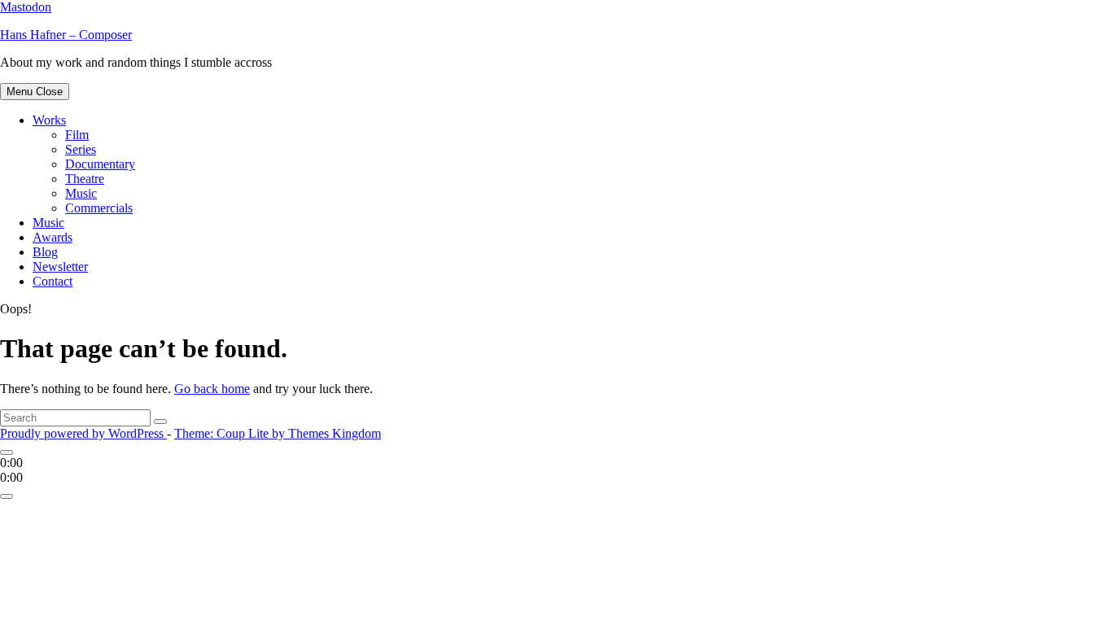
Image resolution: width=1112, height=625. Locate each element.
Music (81, 193)
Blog (45, 252)
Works (49, 120)
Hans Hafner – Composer (66, 35)
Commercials (99, 208)
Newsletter (60, 266)
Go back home (212, 389)
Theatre (84, 179)
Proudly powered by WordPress (83, 433)
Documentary (100, 164)
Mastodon (25, 7)
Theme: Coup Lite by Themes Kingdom (277, 433)
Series (80, 149)
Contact (52, 281)
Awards (52, 237)
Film (77, 135)
